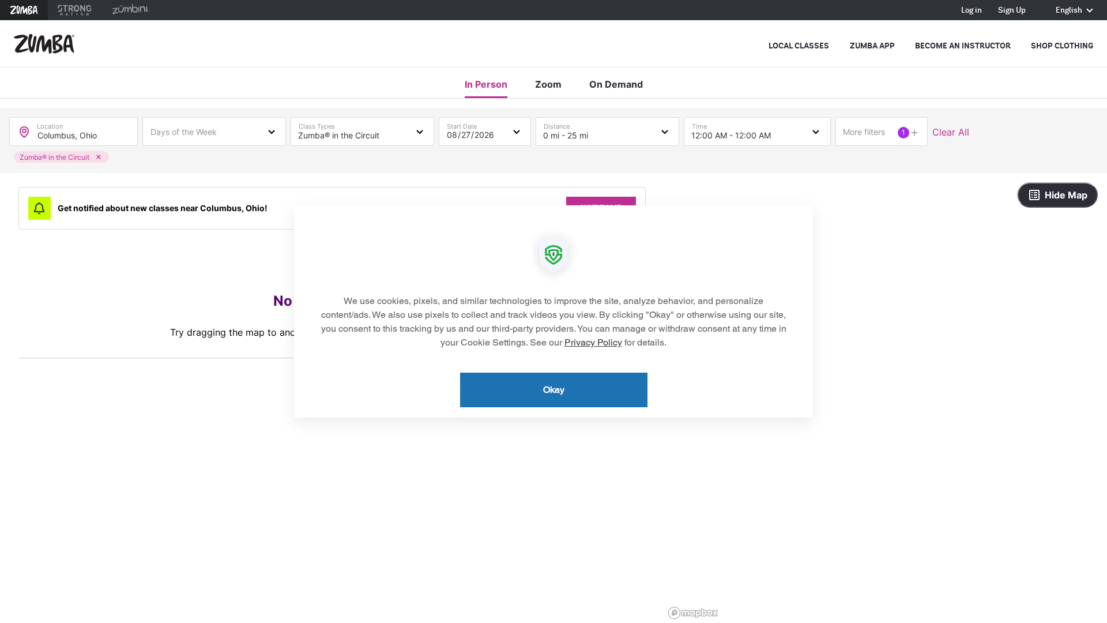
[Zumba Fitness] (44, 44)
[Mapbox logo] (693, 613)
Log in (971, 10)
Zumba (24, 10)
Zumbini (130, 10)
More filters (864, 132)
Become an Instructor (963, 46)
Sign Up (1012, 10)
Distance (557, 123)
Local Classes (799, 46)
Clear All (950, 132)
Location (50, 123)
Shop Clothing (1062, 46)
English (1070, 10)
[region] (885, 398)
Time (699, 123)
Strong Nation (74, 10)
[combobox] (214, 131)
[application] (553, 311)
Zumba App (872, 46)
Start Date (462, 123)
